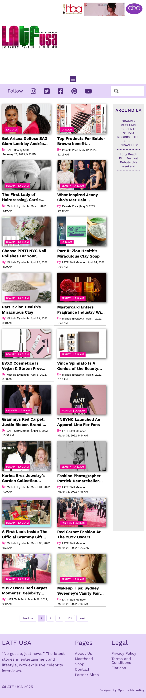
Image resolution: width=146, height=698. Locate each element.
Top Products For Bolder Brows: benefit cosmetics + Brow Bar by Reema (81, 141)
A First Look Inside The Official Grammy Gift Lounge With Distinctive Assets (25, 534)
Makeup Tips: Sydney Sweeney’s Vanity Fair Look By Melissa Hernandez (78, 591)
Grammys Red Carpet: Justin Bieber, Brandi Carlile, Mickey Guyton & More (26, 422)
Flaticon (118, 668)
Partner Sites (87, 674)
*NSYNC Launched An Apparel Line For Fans (78, 422)
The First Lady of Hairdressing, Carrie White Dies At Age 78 (22, 197)
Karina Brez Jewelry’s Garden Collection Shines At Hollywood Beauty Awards (23, 478)
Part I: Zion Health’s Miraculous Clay (21, 309)
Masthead (84, 658)
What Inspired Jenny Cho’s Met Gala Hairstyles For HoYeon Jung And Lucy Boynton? (81, 197)
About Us (83, 653)
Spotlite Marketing (131, 690)
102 (70, 617)
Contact (82, 669)
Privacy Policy (123, 653)
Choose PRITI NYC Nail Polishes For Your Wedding (24, 253)
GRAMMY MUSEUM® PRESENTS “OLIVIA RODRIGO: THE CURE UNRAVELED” (128, 133)
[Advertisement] (103, 44)
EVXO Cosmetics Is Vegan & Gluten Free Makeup (22, 366)
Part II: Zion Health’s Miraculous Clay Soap (78, 253)
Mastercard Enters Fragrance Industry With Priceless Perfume (81, 310)
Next (82, 618)
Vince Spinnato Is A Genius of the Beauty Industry (77, 366)
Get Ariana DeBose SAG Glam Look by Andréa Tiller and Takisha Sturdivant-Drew (24, 141)
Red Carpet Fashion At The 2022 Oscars (79, 534)
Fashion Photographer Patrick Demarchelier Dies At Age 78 (79, 478)
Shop (79, 664)
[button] (73, 79)
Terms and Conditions (121, 660)
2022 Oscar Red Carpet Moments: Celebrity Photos (24, 590)
